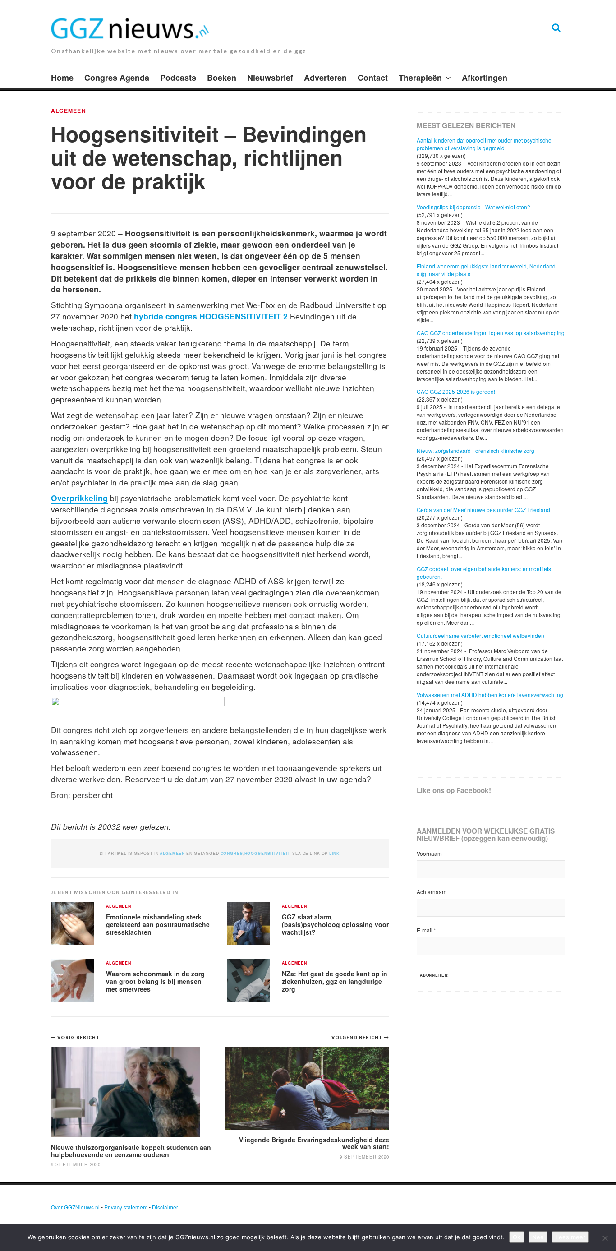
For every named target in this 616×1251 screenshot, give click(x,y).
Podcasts (178, 77)
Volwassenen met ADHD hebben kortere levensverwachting (490, 694)
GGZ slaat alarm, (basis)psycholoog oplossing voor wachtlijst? (335, 924)
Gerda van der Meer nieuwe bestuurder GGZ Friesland (483, 509)
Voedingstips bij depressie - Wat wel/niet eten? (473, 207)
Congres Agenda (116, 77)
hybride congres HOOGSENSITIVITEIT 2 (211, 316)
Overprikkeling (79, 497)
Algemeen (68, 110)
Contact (373, 77)
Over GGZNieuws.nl (75, 1207)
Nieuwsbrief (270, 77)
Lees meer (570, 1237)
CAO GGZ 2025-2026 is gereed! (456, 391)
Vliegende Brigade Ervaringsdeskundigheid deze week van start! (314, 1143)
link (334, 853)
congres (232, 853)
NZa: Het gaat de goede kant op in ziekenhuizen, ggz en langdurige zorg (334, 981)
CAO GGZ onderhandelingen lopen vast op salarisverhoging (491, 333)
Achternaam (431, 892)
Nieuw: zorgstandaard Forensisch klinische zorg (475, 450)
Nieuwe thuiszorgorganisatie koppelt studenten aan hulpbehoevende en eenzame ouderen (131, 1151)
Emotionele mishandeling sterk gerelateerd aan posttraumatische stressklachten (158, 924)
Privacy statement (125, 1207)
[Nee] (604, 1237)
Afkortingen (484, 77)
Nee (538, 1237)
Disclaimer (165, 1207)
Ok (516, 1237)
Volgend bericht (357, 1037)
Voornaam (429, 853)
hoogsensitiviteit (267, 853)
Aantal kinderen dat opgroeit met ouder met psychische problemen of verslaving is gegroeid (484, 144)
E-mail (426, 930)
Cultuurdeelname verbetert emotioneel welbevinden (480, 635)
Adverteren (325, 77)
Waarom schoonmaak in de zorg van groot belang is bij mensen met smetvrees (155, 981)
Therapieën (420, 77)
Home (62, 77)
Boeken (221, 77)
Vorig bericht (78, 1037)
